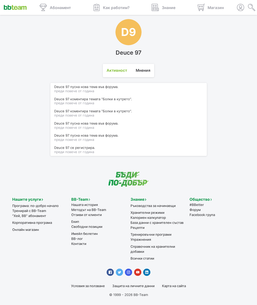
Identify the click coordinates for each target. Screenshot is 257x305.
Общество (200, 199)
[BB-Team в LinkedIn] (146, 272)
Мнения (143, 70)
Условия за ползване (88, 286)
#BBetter (197, 205)
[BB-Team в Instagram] (128, 272)
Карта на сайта (174, 286)
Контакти (78, 244)
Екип (75, 222)
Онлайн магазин (25, 230)
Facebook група (202, 215)
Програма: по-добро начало (35, 206)
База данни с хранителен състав (157, 223)
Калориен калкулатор (148, 218)
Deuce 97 (61, 148)
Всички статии (142, 258)
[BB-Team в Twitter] (119, 272)
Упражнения (141, 239)
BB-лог (77, 239)
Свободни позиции (86, 227)
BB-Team (79, 199)
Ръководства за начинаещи (153, 206)
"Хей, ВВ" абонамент (29, 216)
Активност (117, 70)
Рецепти (138, 228)
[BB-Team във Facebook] (110, 272)
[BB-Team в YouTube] (137, 272)
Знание (137, 199)
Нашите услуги (26, 199)
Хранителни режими (147, 213)
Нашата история (84, 205)
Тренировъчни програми (151, 234)
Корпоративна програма (32, 223)
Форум (195, 210)
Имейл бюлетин (84, 234)
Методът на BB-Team (88, 210)
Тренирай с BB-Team (29, 211)
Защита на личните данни (133, 286)
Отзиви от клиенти (86, 215)
